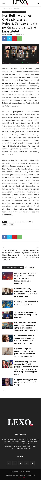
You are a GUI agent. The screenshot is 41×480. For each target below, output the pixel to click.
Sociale (23, 11)
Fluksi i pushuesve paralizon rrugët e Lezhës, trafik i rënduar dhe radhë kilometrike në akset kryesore (26, 278)
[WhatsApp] (19, 38)
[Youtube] (32, 463)
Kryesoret (17, 11)
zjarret (11, 224)
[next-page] (7, 390)
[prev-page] (3, 390)
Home (4, 8)
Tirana (22, 471)
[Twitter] (9, 38)
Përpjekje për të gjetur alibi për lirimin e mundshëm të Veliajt (25, 382)
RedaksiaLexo (8, 34)
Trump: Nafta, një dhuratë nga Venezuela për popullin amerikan (25, 314)
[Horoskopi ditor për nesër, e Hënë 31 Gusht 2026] (7, 304)
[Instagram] (14, 463)
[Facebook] (4, 38)
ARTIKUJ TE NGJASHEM (13, 267)
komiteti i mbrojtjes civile (24, 222)
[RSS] (20, 463)
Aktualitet (17, 8)
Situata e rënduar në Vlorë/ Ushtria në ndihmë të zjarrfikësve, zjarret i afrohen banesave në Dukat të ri (11, 255)
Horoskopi (14, 471)
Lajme (10, 8)
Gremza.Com (21, 477)
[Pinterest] (14, 38)
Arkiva (28, 471)
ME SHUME (29, 267)
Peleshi (5, 224)
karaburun (12, 222)
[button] (3, 3)
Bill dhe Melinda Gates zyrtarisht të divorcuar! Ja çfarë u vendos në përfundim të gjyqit (30, 253)
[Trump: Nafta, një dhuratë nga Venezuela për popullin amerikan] (7, 315)
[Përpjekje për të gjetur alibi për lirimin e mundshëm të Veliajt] (7, 382)
